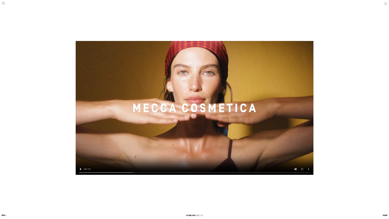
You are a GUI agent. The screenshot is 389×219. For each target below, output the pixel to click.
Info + (4, 215)
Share (385, 215)
